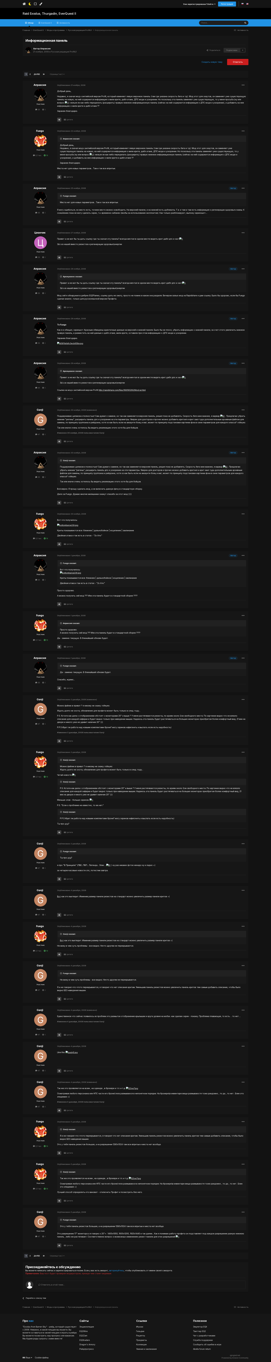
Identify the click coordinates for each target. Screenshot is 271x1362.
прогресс (56, 1335)
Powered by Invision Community (235, 1358)
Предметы (141, 1340)
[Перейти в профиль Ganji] (40, 420)
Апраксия (45, 48)
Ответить (238, 62)
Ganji (40, 409)
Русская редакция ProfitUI (64, 51)
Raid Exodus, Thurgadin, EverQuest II (49, 13)
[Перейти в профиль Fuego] (40, 140)
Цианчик (39, 232)
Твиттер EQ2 (199, 1331)
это (66, 823)
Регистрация (227, 4)
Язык (28, 1357)
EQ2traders (84, 1340)
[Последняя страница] (43, 74)
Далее (37, 74)
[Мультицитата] (59, 120)
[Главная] (24, 4)
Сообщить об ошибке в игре (207, 1344)
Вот (59, 896)
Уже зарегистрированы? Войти (198, 4)
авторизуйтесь (116, 1270)
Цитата (69, 119)
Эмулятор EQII (200, 1326)
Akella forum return (202, 1349)
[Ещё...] (243, 85)
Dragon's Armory (87, 1344)
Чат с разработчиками (204, 1335)
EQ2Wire (83, 1331)
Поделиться (214, 50)
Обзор (30, 23)
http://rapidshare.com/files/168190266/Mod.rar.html (122, 390)
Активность (64, 23)
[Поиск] (245, 23)
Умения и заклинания (146, 1349)
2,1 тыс (38, 155)
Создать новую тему (212, 62)
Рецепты (140, 1335)
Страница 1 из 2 (56, 74)
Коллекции (141, 1344)
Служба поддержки (203, 1340)
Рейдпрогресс (86, 1349)
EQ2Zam (83, 1335)
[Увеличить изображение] (66, 102)
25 (38, 109)
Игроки (139, 1326)
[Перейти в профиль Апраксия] (28, 50)
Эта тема (234, 23)
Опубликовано (71, 85)
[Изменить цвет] (40, 4)
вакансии (69, 1335)
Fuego (40, 130)
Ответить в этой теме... (53, 1284)
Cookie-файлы (42, 1357)
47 (38, 434)
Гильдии (140, 1331)
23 (38, 257)
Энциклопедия (86, 1326)
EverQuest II (46, 23)
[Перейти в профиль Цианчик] (40, 242)
